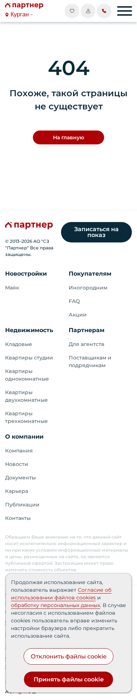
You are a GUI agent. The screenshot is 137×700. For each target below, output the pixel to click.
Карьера (16, 491)
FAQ (74, 301)
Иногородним (88, 287)
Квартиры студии (29, 357)
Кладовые (18, 344)
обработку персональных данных (55, 605)
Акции (78, 314)
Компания (19, 450)
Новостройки (26, 273)
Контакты (18, 518)
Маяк (12, 287)
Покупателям (90, 273)
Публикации (22, 504)
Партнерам (86, 330)
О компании (24, 436)
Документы (20, 477)
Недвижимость (29, 330)
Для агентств (86, 344)
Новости (16, 464)
